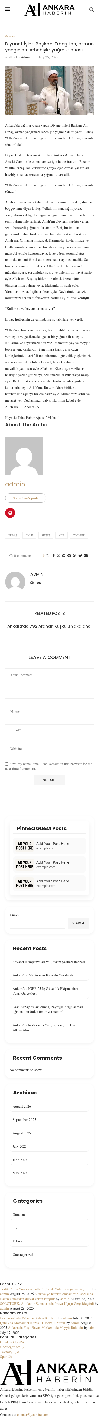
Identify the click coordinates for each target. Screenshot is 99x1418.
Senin (46, 535)
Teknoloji (19, 1241)
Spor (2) (6, 1356)
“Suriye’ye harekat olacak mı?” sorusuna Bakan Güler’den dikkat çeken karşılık (46, 1296)
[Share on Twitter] (58, 555)
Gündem (19, 1214)
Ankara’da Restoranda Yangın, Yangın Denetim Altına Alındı (46, 1027)
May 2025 (20, 1172)
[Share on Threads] (74, 555)
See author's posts (25, 498)
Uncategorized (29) (14, 1346)
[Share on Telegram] (69, 555)
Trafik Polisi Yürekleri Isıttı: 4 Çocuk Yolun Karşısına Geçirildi (45, 1289)
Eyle (29, 535)
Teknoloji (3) (9, 1351)
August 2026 (22, 1106)
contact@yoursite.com (33, 1414)
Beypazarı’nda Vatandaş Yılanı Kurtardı (28, 1318)
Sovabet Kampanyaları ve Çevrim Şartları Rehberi (49, 961)
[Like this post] (48, 555)
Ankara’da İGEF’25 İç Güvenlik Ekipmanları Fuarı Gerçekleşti (45, 991)
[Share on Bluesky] (80, 555)
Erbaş (12, 535)
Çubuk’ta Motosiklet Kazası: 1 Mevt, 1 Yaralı (32, 1322)
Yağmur (79, 535)
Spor (16, 1228)
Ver (61, 535)
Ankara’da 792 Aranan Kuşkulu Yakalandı (49, 626)
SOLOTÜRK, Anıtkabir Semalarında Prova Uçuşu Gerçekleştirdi (47, 1303)
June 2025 (20, 1159)
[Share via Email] (86, 555)
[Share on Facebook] (54, 555)
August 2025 (22, 1133)
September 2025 (24, 1119)
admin (26, 57)
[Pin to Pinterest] (63, 555)
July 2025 (20, 1146)
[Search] (91, 9)
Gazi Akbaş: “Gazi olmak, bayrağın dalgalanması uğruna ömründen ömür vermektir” (48, 1009)
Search (14, 914)
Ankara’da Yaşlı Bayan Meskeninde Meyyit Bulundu (45, 1327)
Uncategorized (23, 1254)
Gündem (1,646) (12, 1342)
